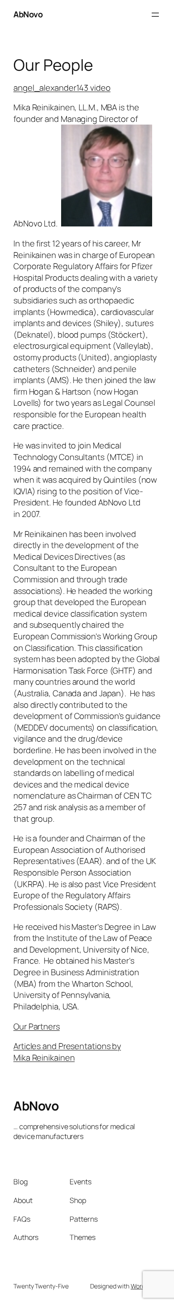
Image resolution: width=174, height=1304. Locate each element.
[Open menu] (155, 14)
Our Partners (36, 1026)
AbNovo (27, 14)
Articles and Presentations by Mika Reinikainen (67, 1052)
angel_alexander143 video (62, 87)
